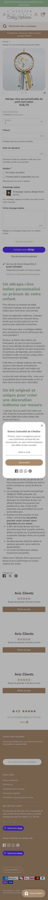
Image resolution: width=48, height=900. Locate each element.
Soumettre (24, 462)
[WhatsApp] (25, 471)
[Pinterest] (30, 471)
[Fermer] (42, 425)
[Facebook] (16, 471)
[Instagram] (21, 471)
